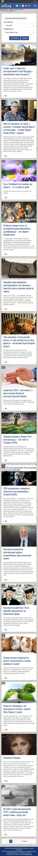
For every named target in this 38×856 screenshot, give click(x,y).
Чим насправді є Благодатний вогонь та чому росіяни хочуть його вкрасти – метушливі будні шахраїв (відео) (19, 341)
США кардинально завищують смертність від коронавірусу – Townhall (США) (16, 491)
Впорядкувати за (9, 29)
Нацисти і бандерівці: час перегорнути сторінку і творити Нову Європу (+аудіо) (17, 709)
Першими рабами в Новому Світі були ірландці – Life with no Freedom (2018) (17, 439)
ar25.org (6, 5)
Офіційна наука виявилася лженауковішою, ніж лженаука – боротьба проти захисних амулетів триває (18, 286)
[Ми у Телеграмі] (17, 6)
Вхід (35, 1)
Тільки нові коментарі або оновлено (15, 18)
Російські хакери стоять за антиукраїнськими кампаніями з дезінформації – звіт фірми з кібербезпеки (17, 230)
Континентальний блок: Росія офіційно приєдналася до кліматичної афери (16, 611)
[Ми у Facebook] (20, 6)
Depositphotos (28, 854)
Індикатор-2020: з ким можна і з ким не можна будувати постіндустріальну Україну (17, 393)
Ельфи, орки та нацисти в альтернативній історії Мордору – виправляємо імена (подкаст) (18, 71)
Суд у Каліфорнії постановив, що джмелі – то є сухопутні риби (17, 185)
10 (4, 781)
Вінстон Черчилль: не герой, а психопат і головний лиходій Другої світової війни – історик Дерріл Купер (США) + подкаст (19, 128)
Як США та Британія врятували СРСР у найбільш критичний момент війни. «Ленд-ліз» (17, 812)
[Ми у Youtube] (26, 6)
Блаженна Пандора (11, 757)
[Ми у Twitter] (23, 6)
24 (4, 729)
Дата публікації (8, 22)
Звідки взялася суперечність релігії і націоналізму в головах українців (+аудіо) (17, 660)
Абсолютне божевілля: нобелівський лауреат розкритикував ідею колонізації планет (17, 553)
